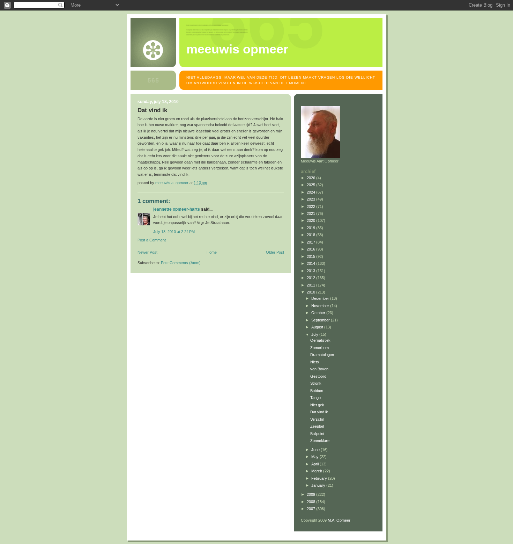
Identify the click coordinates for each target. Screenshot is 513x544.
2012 (311, 278)
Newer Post (147, 252)
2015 (311, 256)
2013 (311, 271)
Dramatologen (322, 355)
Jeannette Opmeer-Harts (176, 209)
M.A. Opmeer (339, 520)
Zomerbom (319, 348)
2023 (311, 199)
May (315, 457)
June (316, 450)
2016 (311, 249)
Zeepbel (317, 426)
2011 (311, 285)
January (318, 485)
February (319, 478)
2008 (311, 502)
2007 (311, 509)
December (320, 298)
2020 (311, 220)
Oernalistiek (320, 340)
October (318, 313)
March (317, 471)
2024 (311, 192)
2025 (311, 185)
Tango (315, 398)
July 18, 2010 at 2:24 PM (174, 232)
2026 (311, 178)
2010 (311, 292)
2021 (311, 213)
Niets (314, 362)
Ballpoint (317, 433)
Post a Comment (151, 240)
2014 (311, 263)
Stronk (315, 383)
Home (212, 252)
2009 (311, 494)
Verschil (317, 419)
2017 (311, 242)
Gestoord (318, 376)
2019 (311, 228)
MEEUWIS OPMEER (237, 49)
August (317, 327)
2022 (311, 206)
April (315, 464)
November (320, 306)
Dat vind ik (319, 412)
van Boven (319, 369)
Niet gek (317, 405)
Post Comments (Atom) (181, 263)
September (321, 320)
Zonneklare (319, 440)
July (315, 334)
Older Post (275, 252)
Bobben (316, 391)
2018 (311, 235)
